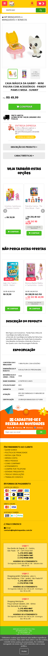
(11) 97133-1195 (26, 583)
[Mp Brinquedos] (13, 4)
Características (23, 155)
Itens (41, 3)
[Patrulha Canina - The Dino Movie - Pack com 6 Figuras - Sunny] (34, 195)
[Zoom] (13, 74)
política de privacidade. (25, 642)
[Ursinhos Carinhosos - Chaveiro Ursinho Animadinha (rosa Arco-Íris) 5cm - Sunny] (13, 195)
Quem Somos (11, 450)
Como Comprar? (12, 463)
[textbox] (15, 10)
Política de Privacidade (16, 452)
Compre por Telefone (15, 469)
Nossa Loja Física (13, 455)
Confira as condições (25, 137)
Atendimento (11, 466)
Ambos (39, 427)
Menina (19, 427)
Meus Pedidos (11, 460)
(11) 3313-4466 (25, 553)
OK (41, 432)
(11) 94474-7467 (26, 555)
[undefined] (24, 45)
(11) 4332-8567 (25, 608)
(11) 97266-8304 (26, 558)
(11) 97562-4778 (26, 611)
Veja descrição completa (35, 74)
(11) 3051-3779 (25, 581)
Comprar (26, 106)
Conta (32, 5)
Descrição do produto (23, 147)
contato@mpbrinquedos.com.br (18, 530)
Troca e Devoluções (14, 474)
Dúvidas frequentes (14, 471)
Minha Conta (11, 458)
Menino (29, 427)
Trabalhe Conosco (14, 477)
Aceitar (24, 651)
